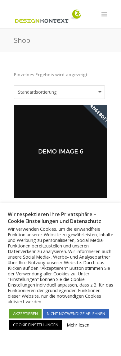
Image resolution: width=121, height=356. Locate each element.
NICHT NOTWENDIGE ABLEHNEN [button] (76, 313)
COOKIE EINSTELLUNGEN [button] (35, 324)
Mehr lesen (78, 324)
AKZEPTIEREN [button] (25, 313)
